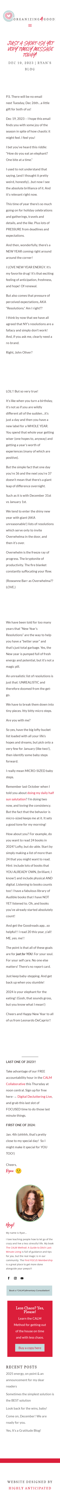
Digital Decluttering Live (35, 1096)
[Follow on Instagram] (15, 1278)
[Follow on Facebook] (8, 1278)
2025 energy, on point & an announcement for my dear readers (25, 1380)
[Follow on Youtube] (22, 1278)
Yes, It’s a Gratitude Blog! (23, 1430)
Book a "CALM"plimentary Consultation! (29, 1290)
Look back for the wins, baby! (26, 1408)
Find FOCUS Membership (38, 1260)
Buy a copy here (29, 1348)
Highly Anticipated (30, 1488)
